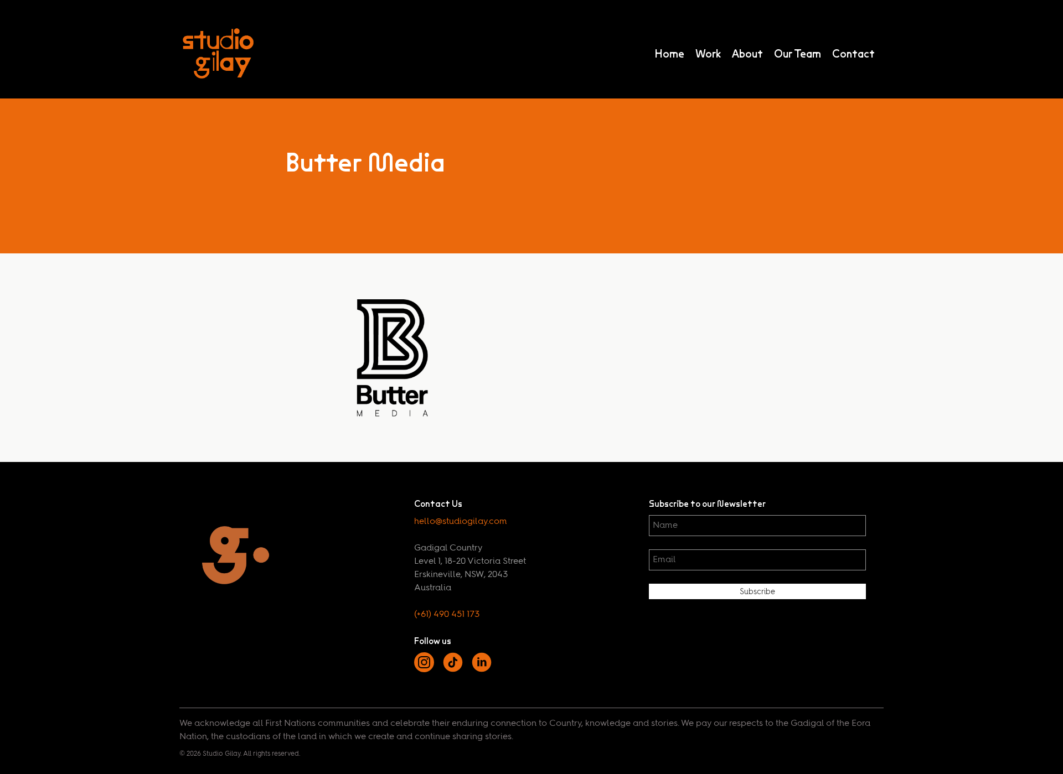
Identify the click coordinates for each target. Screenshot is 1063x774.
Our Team (797, 53)
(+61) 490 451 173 (446, 614)
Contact (853, 53)
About (747, 53)
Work (708, 53)
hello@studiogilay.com (460, 521)
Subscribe (757, 592)
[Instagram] (424, 670)
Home (669, 53)
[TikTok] (453, 670)
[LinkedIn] (482, 670)
